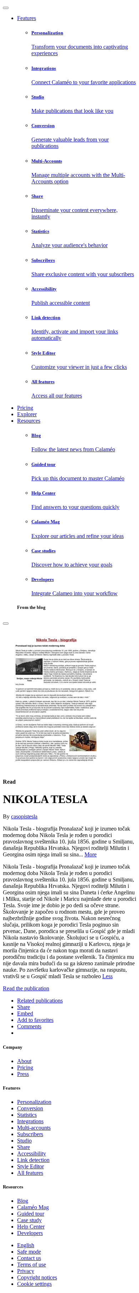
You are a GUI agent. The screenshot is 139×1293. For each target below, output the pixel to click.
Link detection (33, 1160)
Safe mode (29, 1252)
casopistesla (24, 816)
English (25, 1245)
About (24, 1061)
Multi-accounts (34, 1128)
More (90, 854)
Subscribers (30, 1134)
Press (23, 1074)
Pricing (25, 408)
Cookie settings (34, 1284)
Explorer (27, 414)
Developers (30, 1233)
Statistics (27, 1115)
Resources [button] (28, 421)
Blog (22, 1201)
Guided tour (30, 1214)
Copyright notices (37, 1277)
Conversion (30, 1108)
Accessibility (31, 1153)
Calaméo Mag (33, 1207)
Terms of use (31, 1264)
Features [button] (26, 18)
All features (30, 1173)
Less (107, 976)
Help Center (31, 1227)
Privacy (25, 1271)
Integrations (30, 1121)
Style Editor (30, 1166)
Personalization (34, 1102)
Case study (29, 1220)
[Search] (6, 624)
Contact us (29, 1258)
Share (23, 1147)
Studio (24, 1141)
